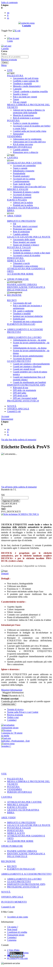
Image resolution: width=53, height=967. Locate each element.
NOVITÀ (11, 406)
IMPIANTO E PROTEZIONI (21, 221)
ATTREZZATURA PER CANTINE (24, 163)
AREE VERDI (14, 215)
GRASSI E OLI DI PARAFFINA (23, 208)
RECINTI (11, 300)
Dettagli (5, 573)
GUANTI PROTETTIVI (19, 361)
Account (5, 416)
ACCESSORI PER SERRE (20, 274)
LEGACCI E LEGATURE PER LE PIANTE (28, 237)
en (8, 12)
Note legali (12, 929)
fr (8, 15)
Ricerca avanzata (9, 59)
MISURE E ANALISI (17, 189)
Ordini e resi (13, 717)
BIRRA (10, 210)
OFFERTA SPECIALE (18, 408)
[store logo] (16, 30)
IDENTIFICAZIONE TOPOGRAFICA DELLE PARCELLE (26, 288)
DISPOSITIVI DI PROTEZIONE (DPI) (26, 385)
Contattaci (11, 720)
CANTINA (12, 157)
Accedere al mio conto (17, 917)
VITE (10, 70)
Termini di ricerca (15, 709)
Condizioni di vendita (17, 932)
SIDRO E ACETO (16, 260)
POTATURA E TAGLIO (19, 247)
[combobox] (14, 56)
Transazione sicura (15, 935)
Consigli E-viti (14, 411)
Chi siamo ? (12, 927)
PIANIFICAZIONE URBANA (22, 284)
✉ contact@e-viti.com (17, 958)
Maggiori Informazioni (11, 690)
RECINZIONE (14, 295)
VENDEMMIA (14, 136)
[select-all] (8, 704)
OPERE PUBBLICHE (18, 279)
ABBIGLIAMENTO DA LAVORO (24, 337)
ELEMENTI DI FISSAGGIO (21, 324)
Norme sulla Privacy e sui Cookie (22, 712)
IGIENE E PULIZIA (17, 200)
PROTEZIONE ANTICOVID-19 (23, 401)
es (8, 18)
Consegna (11, 940)
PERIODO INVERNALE (19, 147)
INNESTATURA (15, 258)
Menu (4, 65)
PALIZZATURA (15, 75)
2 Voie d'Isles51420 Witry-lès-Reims (18, 951)
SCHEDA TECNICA (28, 514)
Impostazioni (7, 419)
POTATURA (13, 120)
